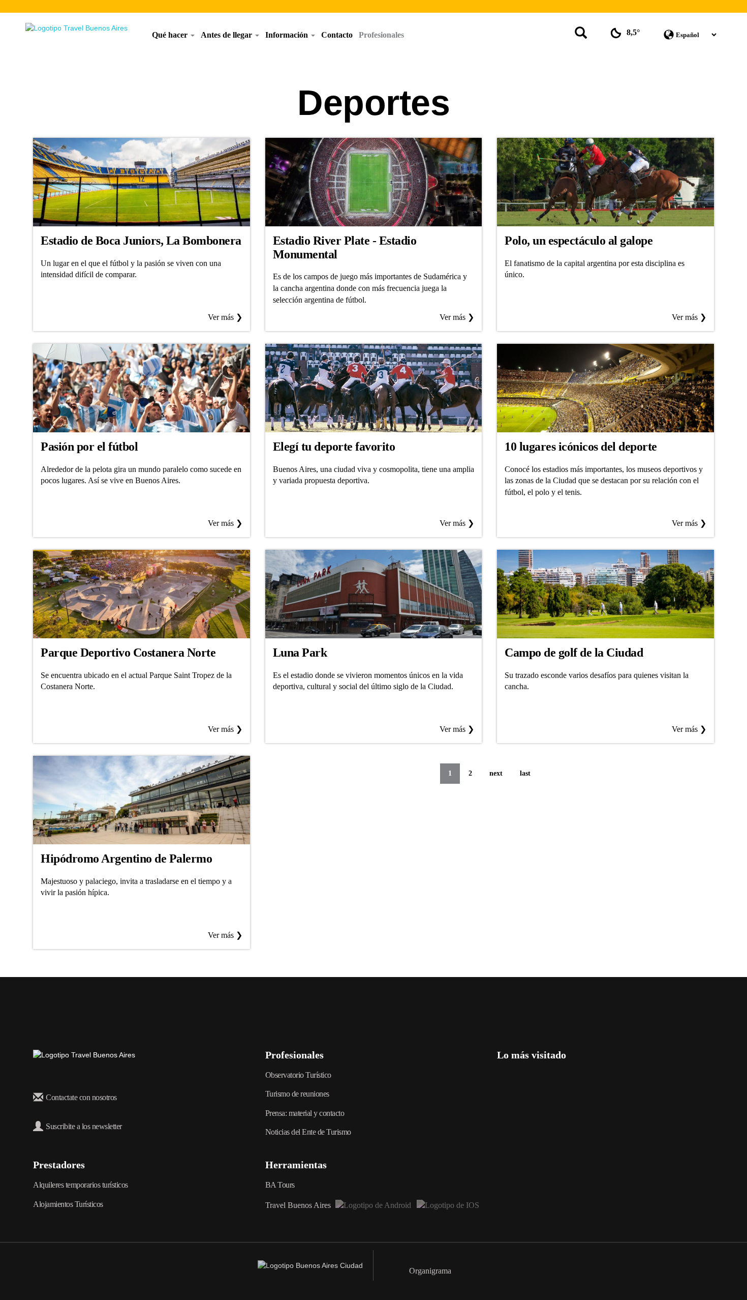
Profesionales (381, 35)
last (525, 773)
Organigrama (430, 1270)
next (496, 773)
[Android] (373, 1205)
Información (287, 35)
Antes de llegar (227, 35)
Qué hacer (171, 35)
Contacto (337, 35)
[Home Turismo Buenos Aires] (76, 28)
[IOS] (447, 1205)
